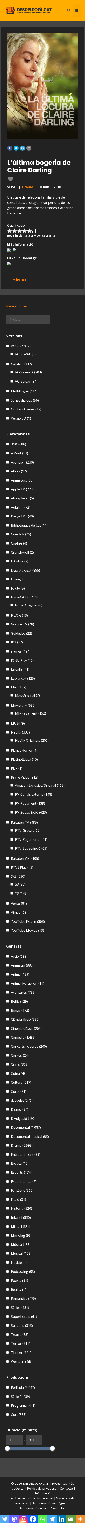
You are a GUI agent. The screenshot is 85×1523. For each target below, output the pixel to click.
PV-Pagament (30, 803)
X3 (21, 893)
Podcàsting (23, 1271)
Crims (19, 1064)
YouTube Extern (28, 921)
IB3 (17, 642)
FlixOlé (19, 615)
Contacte (67, 1488)
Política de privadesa (42, 1488)
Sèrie (20, 1396)
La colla (20, 669)
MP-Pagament (30, 713)
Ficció (18, 1199)
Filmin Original (28, 605)
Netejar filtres (17, 306)
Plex (16, 768)
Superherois (24, 1316)
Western (21, 1361)
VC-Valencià (28, 372)
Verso (19, 903)
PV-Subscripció (31, 812)
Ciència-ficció (25, 1019)
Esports (21, 1172)
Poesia (19, 1280)
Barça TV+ (22, 516)
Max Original (27, 695)
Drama (27, 187)
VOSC (21, 346)
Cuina (19, 1073)
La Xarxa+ (23, 678)
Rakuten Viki (25, 858)
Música (21, 1244)
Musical (21, 1253)
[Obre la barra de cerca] (69, 10)
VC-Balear (26, 381)
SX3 (18, 876)
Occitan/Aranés (26, 409)
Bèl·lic (19, 1001)
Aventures (23, 992)
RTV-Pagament (31, 839)
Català (21, 364)
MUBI (18, 723)
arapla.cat (22, 1503)
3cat (18, 444)
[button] (9, 148)
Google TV (22, 624)
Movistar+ (23, 705)
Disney (19, 1109)
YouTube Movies (27, 930)
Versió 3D (21, 418)
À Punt (19, 453)
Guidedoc (21, 633)
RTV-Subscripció (31, 848)
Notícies (19, 1262)
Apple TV (22, 489)
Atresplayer (22, 498)
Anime (20, 974)
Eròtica (19, 1163)
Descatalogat (25, 570)
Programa (23, 1405)
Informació (42, 1493)
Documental (26, 1127)
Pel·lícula (23, 1387)
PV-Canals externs (33, 794)
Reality (18, 1289)
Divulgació (23, 1118)
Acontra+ (22, 462)
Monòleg (20, 1235)
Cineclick (21, 534)
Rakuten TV (24, 822)
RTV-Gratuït (27, 830)
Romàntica (23, 1298)
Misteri (21, 1226)
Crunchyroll (22, 552)
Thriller (21, 1352)
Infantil (21, 1217)
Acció (19, 956)
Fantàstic (22, 1190)
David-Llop (58, 1508)
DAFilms (19, 561)
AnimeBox (22, 480)
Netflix (20, 732)
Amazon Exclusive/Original (40, 785)
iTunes (20, 651)
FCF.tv (18, 588)
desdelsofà (22, 1100)
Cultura (21, 1082)
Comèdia (23, 1037)
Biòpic (20, 1010)
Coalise (19, 543)
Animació (22, 965)
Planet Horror (24, 750)
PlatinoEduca (24, 759)
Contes (20, 1055)
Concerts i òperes (29, 1046)
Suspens (22, 1325)
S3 (20, 884)
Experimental (23, 1181)
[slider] (7, 1448)
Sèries (20, 1307)
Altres (19, 471)
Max (18, 687)
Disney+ (20, 579)
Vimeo (19, 912)
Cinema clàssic (26, 1028)
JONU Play (22, 660)
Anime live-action (27, 983)
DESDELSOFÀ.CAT (35, 1483)
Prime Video (24, 777)
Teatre (19, 1334)
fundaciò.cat (44, 1498)
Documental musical (30, 1136)
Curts (18, 1091)
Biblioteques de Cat (29, 525)
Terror (20, 1343)
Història (21, 1208)
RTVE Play (22, 867)
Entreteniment (25, 1154)
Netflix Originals (32, 740)
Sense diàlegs (25, 400)
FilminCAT (24, 597)
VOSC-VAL (25, 354)
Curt (18, 1414)
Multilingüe (24, 391)
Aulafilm (20, 507)
